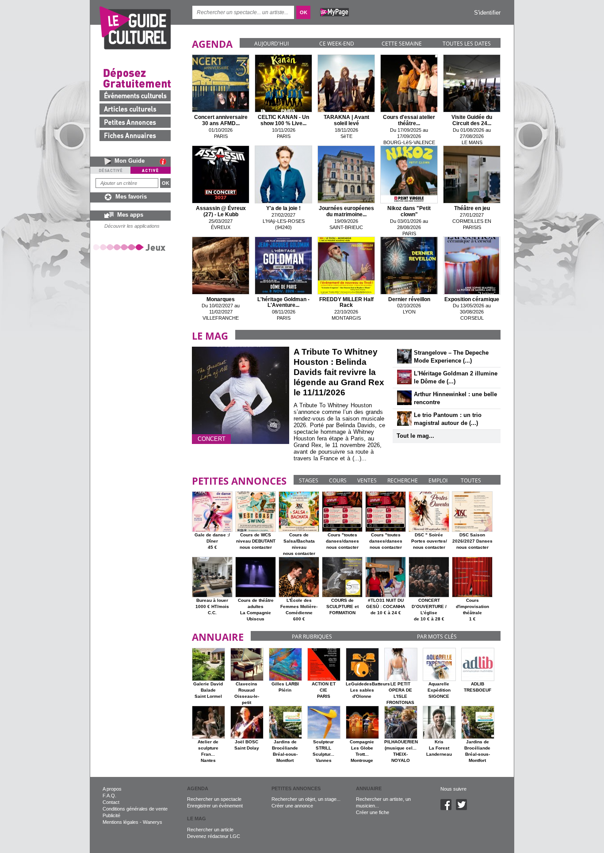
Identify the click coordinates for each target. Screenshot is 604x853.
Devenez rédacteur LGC (213, 836)
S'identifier (487, 12)
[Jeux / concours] (131, 247)
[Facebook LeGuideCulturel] (448, 808)
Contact (111, 802)
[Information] (165, 161)
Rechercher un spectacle (214, 799)
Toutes (471, 480)
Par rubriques (312, 636)
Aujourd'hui (271, 43)
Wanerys (152, 822)
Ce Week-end (336, 43)
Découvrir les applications (132, 226)
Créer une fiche (372, 812)
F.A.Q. (109, 795)
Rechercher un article (210, 829)
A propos (112, 789)
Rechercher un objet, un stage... (305, 799)
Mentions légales (120, 822)
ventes (367, 480)
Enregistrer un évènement (215, 805)
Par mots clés (437, 636)
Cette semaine (402, 43)
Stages (308, 480)
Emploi (437, 480)
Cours (338, 480)
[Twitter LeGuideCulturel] (463, 808)
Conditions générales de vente (135, 808)
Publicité (111, 815)
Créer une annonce (292, 805)
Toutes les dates (467, 43)
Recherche (402, 480)
